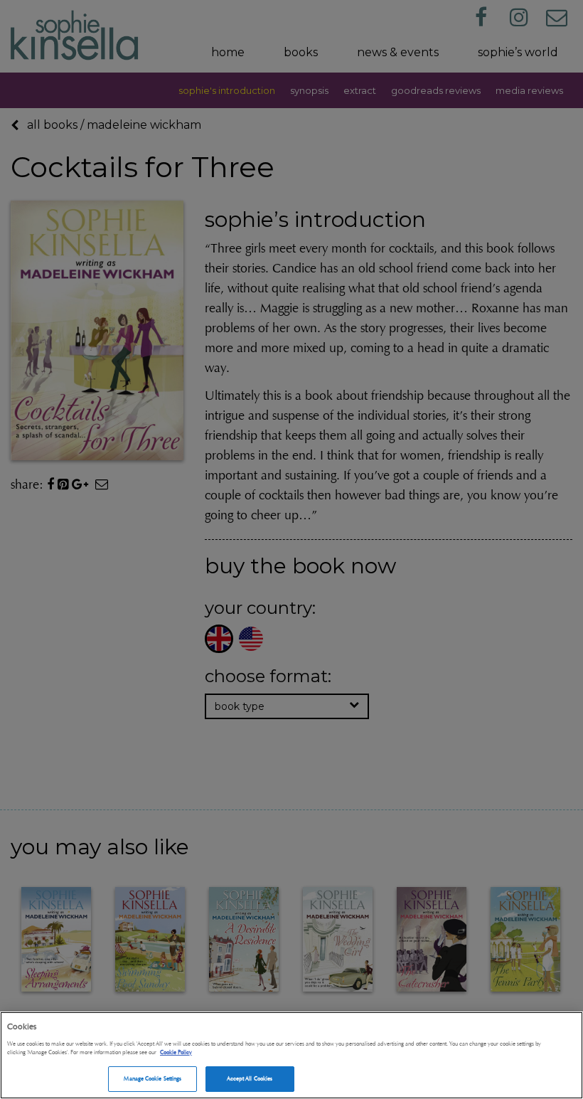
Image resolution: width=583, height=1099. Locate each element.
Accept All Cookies (249, 1078)
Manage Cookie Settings (152, 1078)
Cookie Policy (176, 1052)
